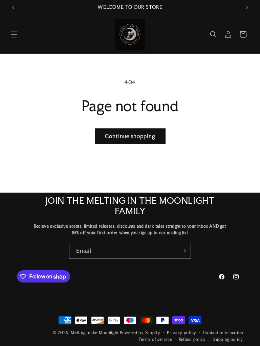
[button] (14, 34)
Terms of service (155, 339)
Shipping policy (228, 339)
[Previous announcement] (13, 7)
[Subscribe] (183, 251)
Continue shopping (130, 136)
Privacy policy (181, 332)
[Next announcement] (246, 7)
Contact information (223, 332)
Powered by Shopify (140, 332)
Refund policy (192, 339)
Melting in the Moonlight (95, 332)
